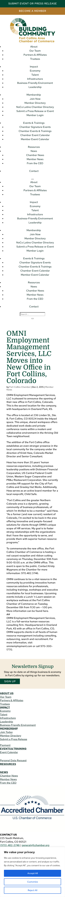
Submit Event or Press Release (32, 3)
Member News (35, 159)
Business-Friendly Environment (35, 83)
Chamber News (35, 155)
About (33, 46)
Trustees (35, 59)
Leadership (35, 87)
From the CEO (35, 163)
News (34, 151)
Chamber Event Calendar (35, 135)
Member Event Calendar (35, 139)
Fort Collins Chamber (19, 387)
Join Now (35, 98)
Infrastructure (35, 79)
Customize (32, 881)
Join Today (6, 732)
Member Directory (35, 103)
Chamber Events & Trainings (35, 131)
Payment (5, 745)
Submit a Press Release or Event (35, 111)
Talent (35, 74)
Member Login (35, 115)
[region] (32, 872)
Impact (34, 66)
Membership (34, 94)
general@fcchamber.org (35, 845)
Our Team (35, 50)
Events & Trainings (33, 123)
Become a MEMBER (32, 11)
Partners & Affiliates (35, 54)
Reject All (32, 890)
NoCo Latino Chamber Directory (35, 107)
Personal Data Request (13, 760)
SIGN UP (10, 681)
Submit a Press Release (13, 739)
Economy (35, 70)
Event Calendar (9, 752)
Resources (34, 147)
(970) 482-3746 (10, 845)
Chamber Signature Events (35, 127)
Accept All (32, 873)
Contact (33, 171)
